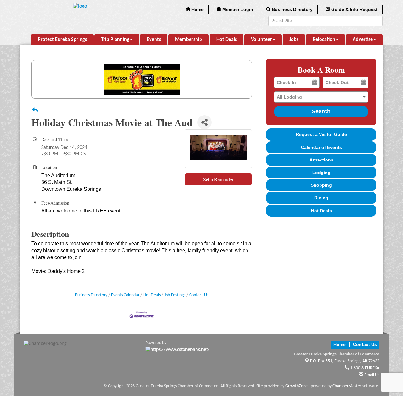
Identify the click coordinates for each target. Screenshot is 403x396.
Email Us (371, 375)
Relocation (324, 39)
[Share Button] (204, 122)
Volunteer (261, 39)
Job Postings (174, 295)
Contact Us (198, 295)
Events (154, 39)
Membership (188, 39)
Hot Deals (226, 39)
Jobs (293, 39)
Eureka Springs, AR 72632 (344, 361)
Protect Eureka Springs (62, 39)
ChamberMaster (346, 386)
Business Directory (91, 295)
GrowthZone (296, 386)
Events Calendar (125, 295)
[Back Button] (35, 111)
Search (321, 111)
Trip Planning (115, 39)
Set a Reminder (218, 179)
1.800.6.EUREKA (364, 368)
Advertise (363, 39)
